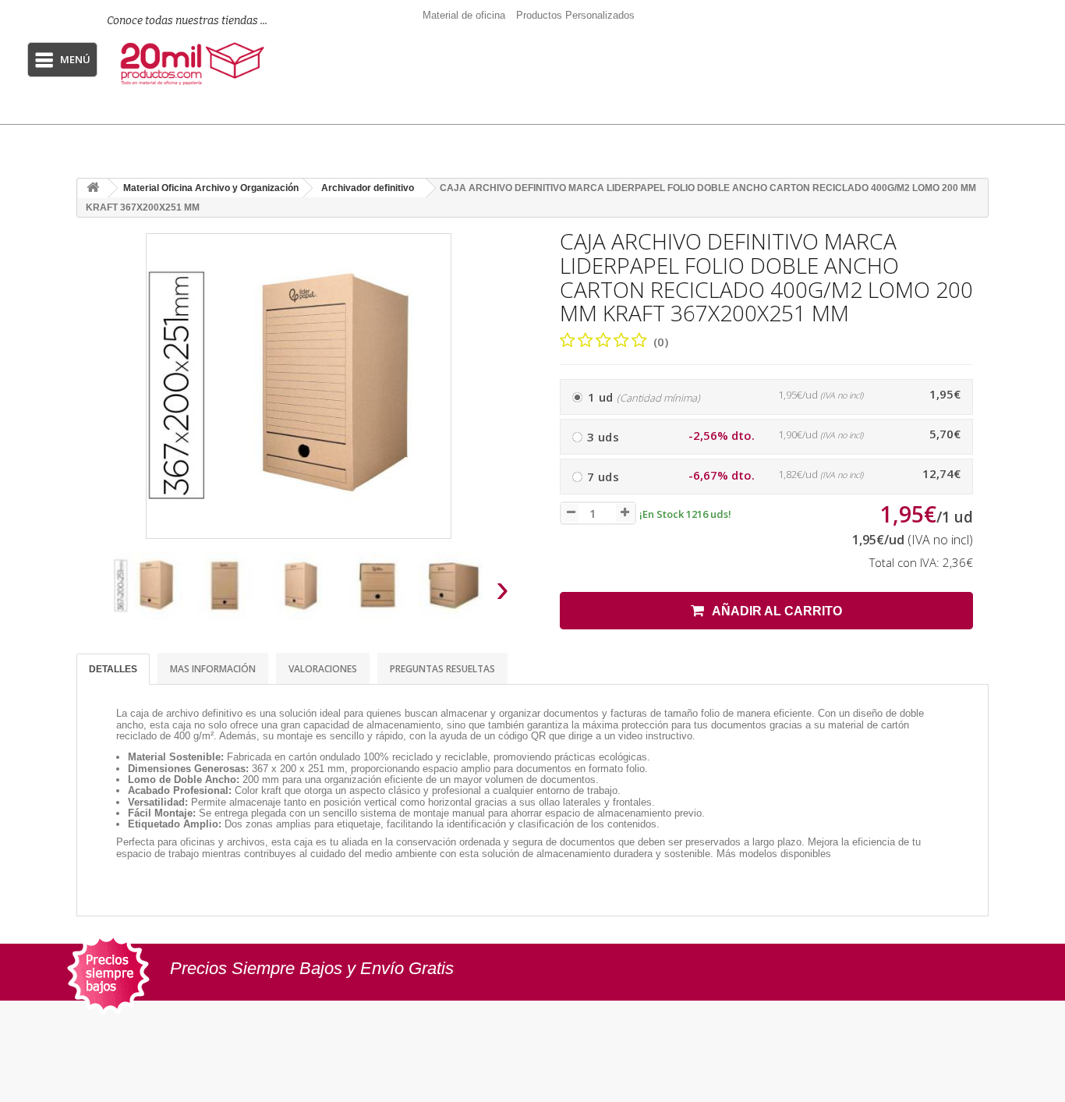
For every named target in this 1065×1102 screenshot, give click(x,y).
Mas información (213, 668)
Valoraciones (322, 668)
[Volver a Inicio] (93, 188)
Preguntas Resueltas (442, 668)
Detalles (113, 669)
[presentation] (94, 593)
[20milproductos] (195, 64)
